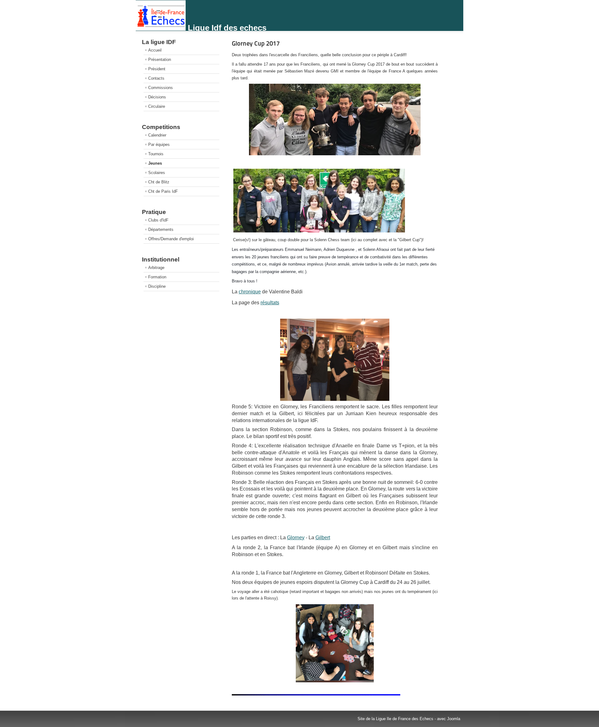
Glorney (295, 537)
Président (156, 69)
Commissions (160, 87)
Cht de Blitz (158, 182)
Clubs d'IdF (158, 220)
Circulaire (156, 106)
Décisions (157, 97)
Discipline (157, 286)
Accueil (155, 50)
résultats (270, 302)
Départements (160, 229)
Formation (157, 277)
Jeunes (155, 163)
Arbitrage (156, 267)
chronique (250, 291)
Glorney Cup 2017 (256, 43)
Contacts (156, 78)
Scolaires (156, 172)
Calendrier (157, 135)
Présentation (159, 59)
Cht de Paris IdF (163, 191)
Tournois (155, 154)
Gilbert (322, 537)
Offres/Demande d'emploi (171, 239)
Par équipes (159, 144)
